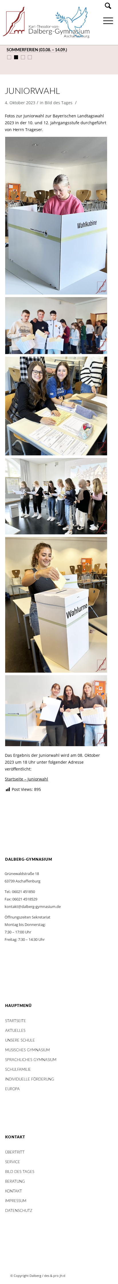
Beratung (15, 1182)
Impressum (15, 1201)
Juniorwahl (32, 91)
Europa (12, 1089)
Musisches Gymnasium (27, 1050)
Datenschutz (18, 1211)
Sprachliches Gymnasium (30, 1060)
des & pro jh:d (54, 1275)
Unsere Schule (20, 1040)
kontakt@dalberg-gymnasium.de (33, 906)
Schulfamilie (18, 1070)
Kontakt (13, 1191)
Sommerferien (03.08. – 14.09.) (37, 50)
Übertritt (15, 1152)
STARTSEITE (15, 1021)
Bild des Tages (58, 102)
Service (12, 1162)
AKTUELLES (15, 1031)
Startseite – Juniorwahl (26, 779)
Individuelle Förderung (29, 1079)
